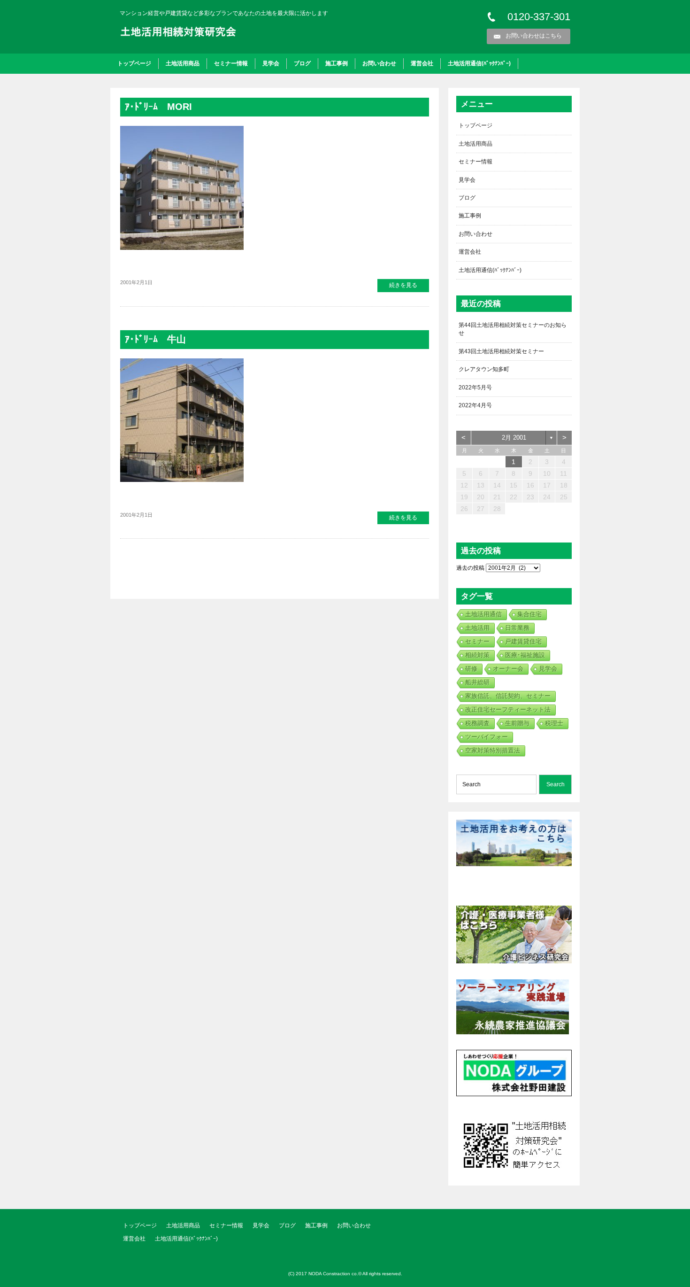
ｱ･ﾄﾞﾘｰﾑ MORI (158, 106)
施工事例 (336, 63)
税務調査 (477, 723)
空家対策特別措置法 (492, 750)
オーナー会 (508, 668)
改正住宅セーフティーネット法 (508, 709)
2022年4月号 (475, 405)
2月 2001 (514, 437)
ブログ (302, 63)
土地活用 (477, 627)
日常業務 (517, 627)
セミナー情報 (231, 63)
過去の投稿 (470, 568)
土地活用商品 (182, 63)
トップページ (134, 63)
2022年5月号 (475, 387)
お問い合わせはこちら (534, 35)
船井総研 (477, 682)
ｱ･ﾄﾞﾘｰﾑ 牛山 (155, 339)
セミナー (477, 641)
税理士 (554, 723)
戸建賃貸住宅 (523, 641)
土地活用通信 (483, 614)
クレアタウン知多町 (484, 369)
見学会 (270, 63)
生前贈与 (517, 723)
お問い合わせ (379, 63)
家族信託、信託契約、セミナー (508, 695)
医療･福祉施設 (525, 655)
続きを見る (403, 285)
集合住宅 (529, 614)
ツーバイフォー (486, 736)
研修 (471, 668)
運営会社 (422, 63)
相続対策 (477, 655)
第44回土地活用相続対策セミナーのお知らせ (513, 329)
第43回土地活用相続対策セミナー (501, 351)
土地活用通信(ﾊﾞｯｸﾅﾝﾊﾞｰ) (479, 63)
